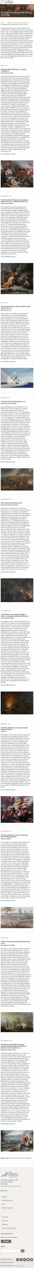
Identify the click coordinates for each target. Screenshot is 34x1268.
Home (2, 22)
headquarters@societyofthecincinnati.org (11, 1186)
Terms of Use (20, 1265)
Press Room (5, 1224)
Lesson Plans (5, 1221)
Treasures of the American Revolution (18, 22)
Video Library (5, 1217)
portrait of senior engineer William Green (18, 1110)
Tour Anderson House (7, 1200)
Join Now (6, 1241)
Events (3, 1204)
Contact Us (4, 1196)
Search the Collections (7, 1208)
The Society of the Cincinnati (9, 1228)
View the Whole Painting (8, 154)
